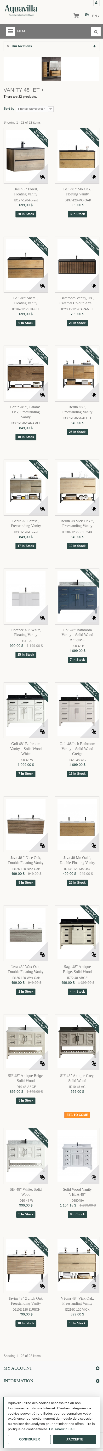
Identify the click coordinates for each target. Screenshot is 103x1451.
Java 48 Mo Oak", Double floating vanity (77, 860)
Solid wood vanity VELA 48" (77, 1191)
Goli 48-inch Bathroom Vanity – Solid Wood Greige (77, 749)
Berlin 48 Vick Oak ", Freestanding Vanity (77, 523)
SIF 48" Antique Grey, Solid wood (77, 1078)
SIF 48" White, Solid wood (26, 1191)
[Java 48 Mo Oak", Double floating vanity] (77, 824)
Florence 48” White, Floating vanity (26, 632)
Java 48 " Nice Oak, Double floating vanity (26, 860)
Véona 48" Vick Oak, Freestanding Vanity (77, 1300)
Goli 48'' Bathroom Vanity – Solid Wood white (26, 749)
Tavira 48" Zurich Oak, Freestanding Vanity (26, 1300)
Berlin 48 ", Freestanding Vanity (77, 409)
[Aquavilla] (33, 11)
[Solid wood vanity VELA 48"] (77, 1156)
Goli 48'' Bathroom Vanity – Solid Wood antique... (77, 635)
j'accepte (74, 1439)
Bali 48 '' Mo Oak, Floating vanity (77, 191)
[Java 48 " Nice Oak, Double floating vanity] (26, 824)
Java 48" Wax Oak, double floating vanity (26, 969)
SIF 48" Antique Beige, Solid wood (26, 1078)
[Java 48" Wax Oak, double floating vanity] (26, 933)
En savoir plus (61, 1429)
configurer (29, 1439)
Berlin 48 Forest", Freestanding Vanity (26, 523)
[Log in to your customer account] (96, 3)
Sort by (9, 108)
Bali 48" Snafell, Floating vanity (25, 300)
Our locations (21, 46)
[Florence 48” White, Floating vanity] (26, 596)
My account (18, 1368)
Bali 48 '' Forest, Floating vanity (25, 191)
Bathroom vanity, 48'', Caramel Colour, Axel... (77, 300)
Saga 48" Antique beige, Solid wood (77, 969)
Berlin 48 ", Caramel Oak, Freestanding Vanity (25, 412)
